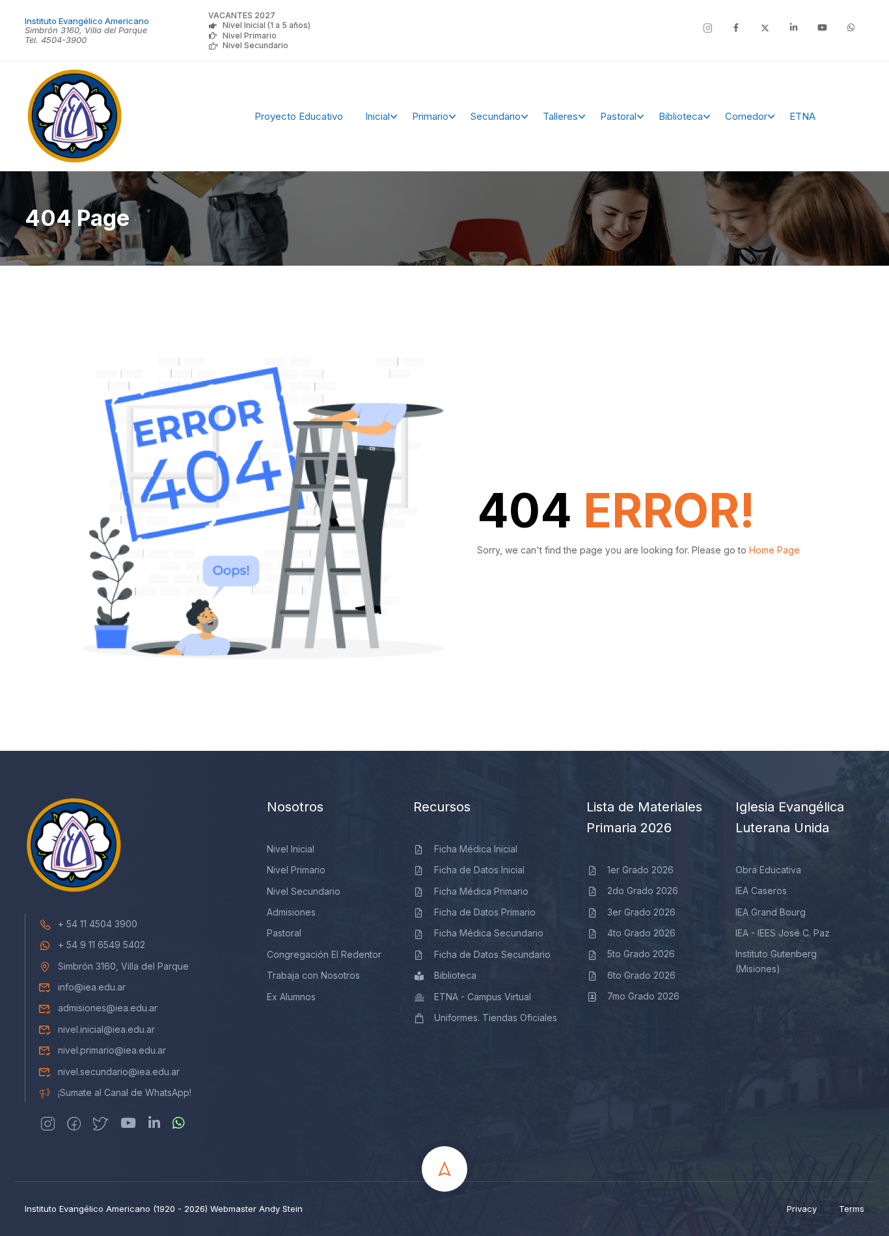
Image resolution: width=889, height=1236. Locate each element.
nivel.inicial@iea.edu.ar (106, 1029)
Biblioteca (681, 116)
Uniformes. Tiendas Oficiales (495, 1017)
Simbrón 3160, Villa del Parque (123, 966)
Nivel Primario (250, 35)
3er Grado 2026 (641, 912)
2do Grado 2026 (642, 890)
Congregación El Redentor (324, 954)
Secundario (496, 116)
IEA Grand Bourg (770, 912)
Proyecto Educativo (298, 116)
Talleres (560, 116)
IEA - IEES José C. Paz (782, 932)
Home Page (774, 549)
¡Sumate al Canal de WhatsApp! (124, 1092)
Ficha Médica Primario (481, 891)
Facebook (842, 116)
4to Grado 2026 (641, 932)
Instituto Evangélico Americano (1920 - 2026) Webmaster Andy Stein (164, 1208)
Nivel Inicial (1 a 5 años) (266, 25)
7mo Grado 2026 (643, 996)
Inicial (377, 116)
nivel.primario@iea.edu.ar (112, 1050)
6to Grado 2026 (641, 975)
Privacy (802, 1208)
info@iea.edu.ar (92, 986)
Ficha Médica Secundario (488, 932)
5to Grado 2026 (641, 953)
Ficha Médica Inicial (475, 848)
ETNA (802, 116)
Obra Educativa (768, 869)
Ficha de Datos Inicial (479, 869)
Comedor (746, 116)
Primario (430, 116)
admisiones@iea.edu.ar (107, 1007)
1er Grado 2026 (640, 869)
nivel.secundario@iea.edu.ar (119, 1071)
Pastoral (618, 116)
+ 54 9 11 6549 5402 (101, 944)
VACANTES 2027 (241, 15)
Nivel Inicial (290, 848)
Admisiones (291, 912)
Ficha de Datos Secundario (492, 954)
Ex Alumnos (291, 996)
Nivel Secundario (255, 45)
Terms (851, 1208)
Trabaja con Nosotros (313, 975)
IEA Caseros (761, 890)
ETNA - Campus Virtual (482, 996)
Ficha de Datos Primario (485, 912)
